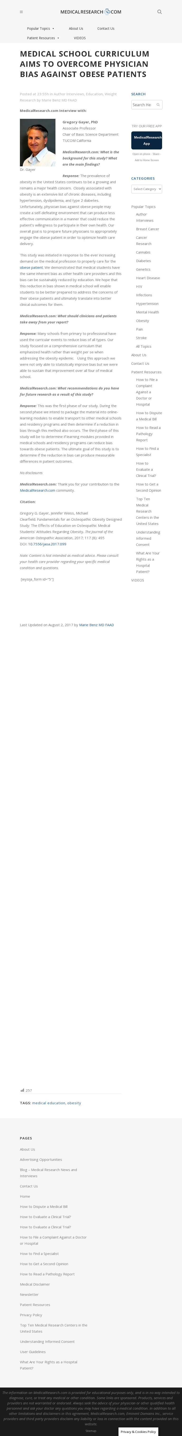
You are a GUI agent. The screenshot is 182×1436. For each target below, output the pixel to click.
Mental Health (147, 312)
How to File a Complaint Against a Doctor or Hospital (147, 392)
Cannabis (143, 252)
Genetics (143, 269)
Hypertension (147, 303)
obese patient (31, 267)
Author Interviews (69, 93)
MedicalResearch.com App (148, 140)
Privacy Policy (31, 1314)
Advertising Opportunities (41, 1159)
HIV (139, 286)
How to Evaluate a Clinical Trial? (146, 469)
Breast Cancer (147, 228)
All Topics (143, 346)
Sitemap (91, 1431)
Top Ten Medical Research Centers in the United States (147, 511)
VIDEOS (80, 38)
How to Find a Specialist (39, 1253)
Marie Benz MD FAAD (59, 100)
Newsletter (29, 1294)
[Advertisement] (71, 857)
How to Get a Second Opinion (44, 1263)
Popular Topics (38, 28)
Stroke (141, 337)
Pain (139, 329)
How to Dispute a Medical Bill (44, 1206)
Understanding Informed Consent (148, 538)
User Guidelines (33, 1351)
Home (25, 1196)
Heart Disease (148, 277)
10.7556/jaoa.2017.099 (47, 544)
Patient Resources (41, 38)
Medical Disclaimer (35, 1284)
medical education (48, 1102)
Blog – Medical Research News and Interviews (48, 1172)
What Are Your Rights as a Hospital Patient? (48, 1364)
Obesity (142, 320)
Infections (144, 295)
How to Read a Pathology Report (148, 433)
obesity (74, 1102)
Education (94, 93)
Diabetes (143, 260)
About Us (76, 28)
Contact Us (105, 28)
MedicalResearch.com (37, 490)
